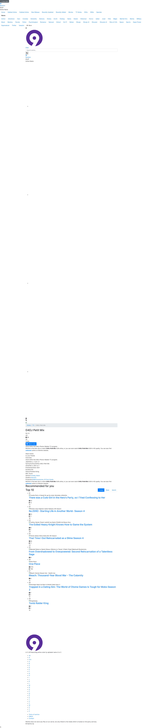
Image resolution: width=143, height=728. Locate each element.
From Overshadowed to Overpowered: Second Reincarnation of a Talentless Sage (70, 553)
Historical (83, 19)
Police (24, 22)
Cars (18, 19)
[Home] (73, 106)
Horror (91, 19)
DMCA (31, 716)
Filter (27, 47)
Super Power (137, 22)
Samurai (51, 22)
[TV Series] (73, 283)
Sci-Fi (65, 22)
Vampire (21, 25)
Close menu (5, 1)
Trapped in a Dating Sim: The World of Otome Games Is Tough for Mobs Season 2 (72, 588)
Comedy (25, 19)
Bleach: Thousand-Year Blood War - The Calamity (56, 575)
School (58, 22)
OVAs (86, 12)
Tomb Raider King (38, 603)
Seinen (72, 22)
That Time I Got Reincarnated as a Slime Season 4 (56, 538)
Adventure (11, 19)
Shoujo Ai (86, 22)
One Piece (34, 563)
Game (69, 19)
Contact (31, 718)
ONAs (92, 12)
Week (107, 490)
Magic (115, 19)
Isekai (97, 19)
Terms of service (34, 714)
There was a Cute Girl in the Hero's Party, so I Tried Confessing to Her (67, 497)
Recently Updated (47, 12)
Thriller (14, 25)
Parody (17, 22)
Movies (71, 12)
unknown (33, 477)
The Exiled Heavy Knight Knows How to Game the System (60, 524)
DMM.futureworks (37, 479)
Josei (103, 19)
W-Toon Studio (48, 479)
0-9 (30, 659)
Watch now (31, 444)
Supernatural (5, 25)
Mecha (132, 19)
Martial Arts (123, 19)
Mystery (10, 22)
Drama (49, 19)
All (29, 655)
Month (114, 490)
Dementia (34, 19)
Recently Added (61, 12)
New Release (35, 12)
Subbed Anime (12, 12)
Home (3, 12)
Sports (128, 22)
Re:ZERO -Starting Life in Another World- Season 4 (57, 511)
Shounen (94, 22)
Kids (109, 19)
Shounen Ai (103, 22)
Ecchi (55, 19)
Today (101, 490)
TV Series (79, 12)
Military (139, 19)
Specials (99, 12)
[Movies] (73, 195)
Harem (76, 19)
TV (33, 425)
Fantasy (62, 19)
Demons (41, 19)
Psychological (33, 22)
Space (122, 22)
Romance (43, 22)
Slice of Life (113, 22)
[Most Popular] (73, 371)
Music (3, 22)
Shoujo (78, 22)
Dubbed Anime (24, 12)
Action (3, 19)
